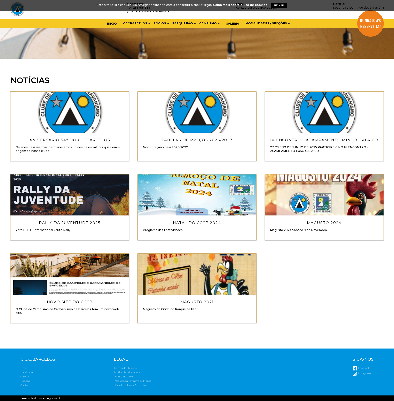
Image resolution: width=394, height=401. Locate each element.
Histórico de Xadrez (264, 40)
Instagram (364, 373)
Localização (185, 35)
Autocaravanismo (216, 30)
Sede (128, 51)
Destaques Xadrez (262, 35)
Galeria (232, 23)
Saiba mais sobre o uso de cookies (240, 5)
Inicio (112, 23)
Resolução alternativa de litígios (132, 380)
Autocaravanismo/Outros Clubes (276, 30)
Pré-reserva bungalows (194, 46)
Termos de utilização (126, 367)
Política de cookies (124, 376)
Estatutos (134, 40)
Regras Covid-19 (187, 62)
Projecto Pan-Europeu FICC (224, 35)
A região (180, 51)
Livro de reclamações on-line (130, 385)
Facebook (364, 367)
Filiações (132, 46)
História (131, 30)
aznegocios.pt (51, 398)
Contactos (134, 62)
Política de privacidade (127, 372)
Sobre (24, 367)
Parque (179, 30)
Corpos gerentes (139, 35)
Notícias (132, 56)
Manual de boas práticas (196, 56)
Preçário (181, 40)
